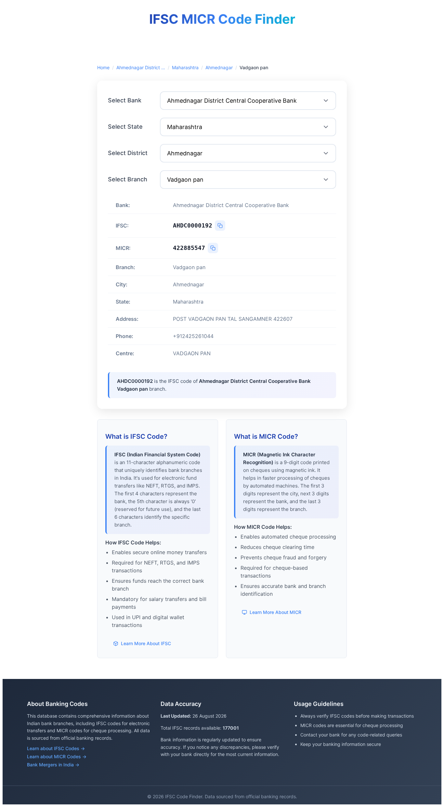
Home (103, 67)
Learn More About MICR (275, 612)
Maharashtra (185, 67)
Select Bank (124, 100)
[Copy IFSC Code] (220, 225)
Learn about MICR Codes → (56, 756)
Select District (128, 153)
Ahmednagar (219, 67)
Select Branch (127, 179)
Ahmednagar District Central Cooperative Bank (140, 67)
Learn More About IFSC (146, 643)
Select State (125, 126)
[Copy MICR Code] (213, 248)
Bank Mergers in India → (53, 764)
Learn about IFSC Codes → (56, 748)
